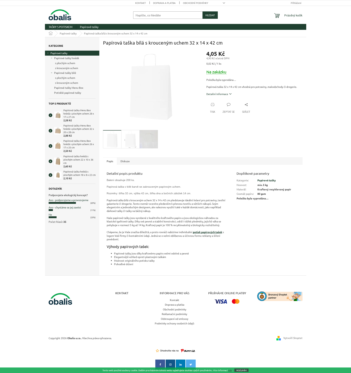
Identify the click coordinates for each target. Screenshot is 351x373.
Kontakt (140, 2)
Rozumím (241, 370)
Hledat (210, 15)
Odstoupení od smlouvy (174, 318)
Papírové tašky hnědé (66, 58)
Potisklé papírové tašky (67, 92)
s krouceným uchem (66, 68)
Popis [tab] (110, 161)
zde (230, 370)
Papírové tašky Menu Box (68, 87)
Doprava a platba (164, 2)
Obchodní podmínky (195, 2)
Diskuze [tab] (125, 161)
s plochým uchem (65, 63)
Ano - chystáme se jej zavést (65, 207)
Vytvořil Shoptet (293, 337)
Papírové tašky (58, 53)
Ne (50, 214)
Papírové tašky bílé (65, 72)
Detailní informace (217, 94)
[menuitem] (60, 27)
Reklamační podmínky (174, 314)
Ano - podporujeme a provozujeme (68, 200)
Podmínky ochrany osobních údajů (174, 323)
